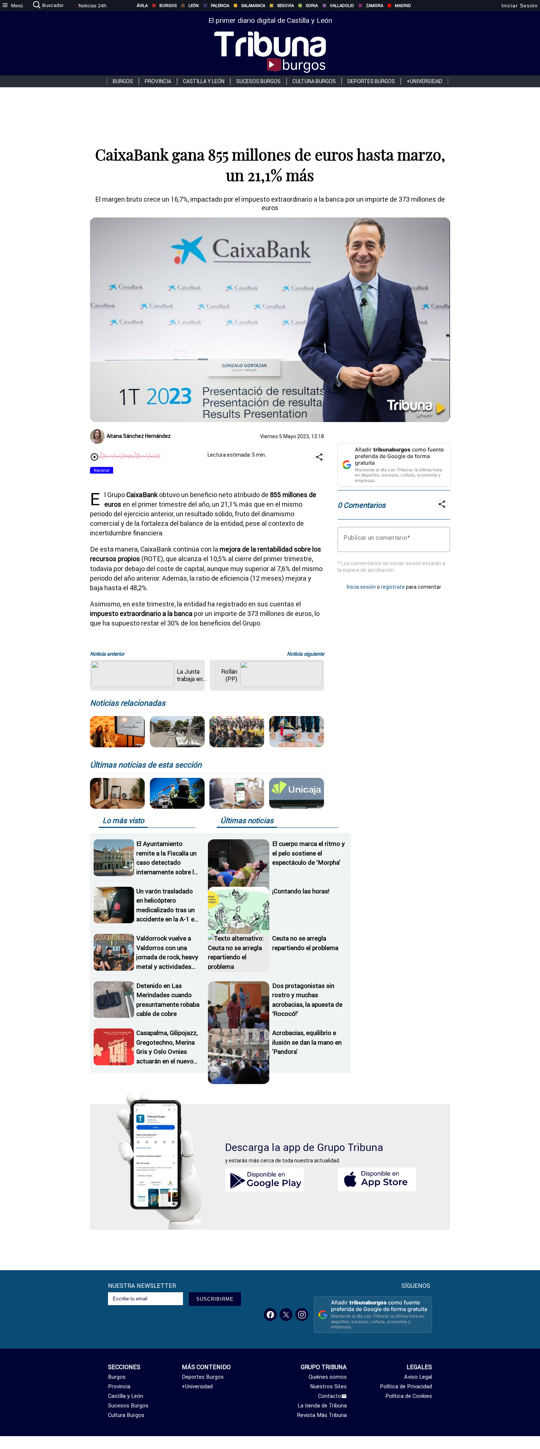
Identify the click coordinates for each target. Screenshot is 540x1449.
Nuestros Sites (328, 1386)
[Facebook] (270, 1314)
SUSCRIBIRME (215, 1299)
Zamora (374, 5)
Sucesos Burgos (258, 81)
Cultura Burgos (314, 81)
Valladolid (342, 5)
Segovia (285, 5)
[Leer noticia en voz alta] (94, 457)
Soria (312, 5)
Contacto (329, 1396)
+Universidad (424, 81)
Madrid (403, 5)
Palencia (220, 5)
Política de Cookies (408, 1396)
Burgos (168, 5)
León (193, 5)
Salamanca (253, 5)
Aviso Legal (418, 1377)
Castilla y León (203, 81)
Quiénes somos (328, 1377)
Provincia (158, 81)
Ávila (142, 5)
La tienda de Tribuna (322, 1405)
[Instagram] (301, 1314)
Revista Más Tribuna (322, 1415)
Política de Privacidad (406, 1386)
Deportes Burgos (371, 81)
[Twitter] (286, 1314)
